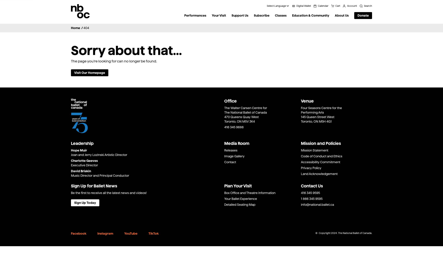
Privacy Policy (311, 168)
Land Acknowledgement (319, 173)
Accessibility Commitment (320, 162)
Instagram (105, 233)
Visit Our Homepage (89, 72)
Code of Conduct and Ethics (321, 156)
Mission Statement (314, 150)
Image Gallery (234, 156)
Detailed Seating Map (239, 204)
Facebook (78, 233)
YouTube (130, 233)
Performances (195, 15)
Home (75, 28)
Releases (230, 150)
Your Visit (219, 15)
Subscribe (261, 15)
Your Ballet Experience (240, 198)
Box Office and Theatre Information (249, 192)
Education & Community (310, 15)
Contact (230, 162)
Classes (281, 15)
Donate (363, 15)
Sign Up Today (85, 202)
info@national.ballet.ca (317, 204)
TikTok (153, 233)
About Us (342, 15)
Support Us (240, 15)
